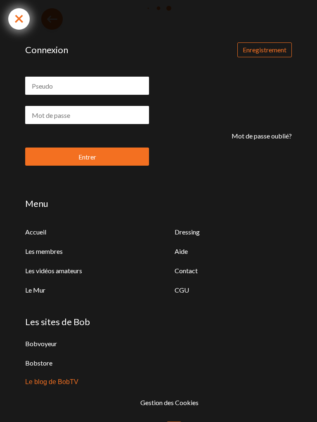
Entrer (87, 157)
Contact (186, 270)
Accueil (35, 232)
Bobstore (38, 363)
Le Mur (35, 290)
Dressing (187, 232)
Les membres (44, 251)
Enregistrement (264, 50)
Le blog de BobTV (51, 381)
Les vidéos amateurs (53, 270)
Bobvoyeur (41, 343)
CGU (182, 290)
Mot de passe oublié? (262, 136)
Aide (181, 251)
